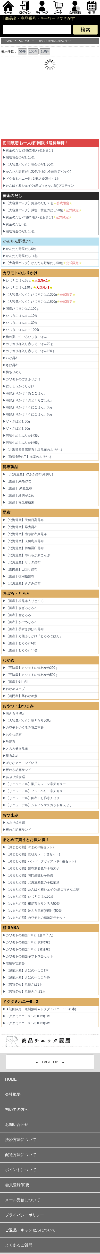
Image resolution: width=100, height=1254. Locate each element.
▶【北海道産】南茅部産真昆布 (25, 534)
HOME (8, 41)
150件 (45, 51)
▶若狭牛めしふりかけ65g (21, 442)
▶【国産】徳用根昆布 (18, 576)
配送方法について (20, 1155)
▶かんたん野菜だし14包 (20, 256)
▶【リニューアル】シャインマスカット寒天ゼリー (39, 805)
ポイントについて (20, 1170)
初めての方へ (16, 1109)
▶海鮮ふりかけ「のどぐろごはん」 (28, 400)
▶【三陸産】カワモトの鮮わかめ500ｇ (30, 675)
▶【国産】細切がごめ (18, 495)
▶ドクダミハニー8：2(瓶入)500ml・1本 (31, 178)
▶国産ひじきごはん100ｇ (21, 308)
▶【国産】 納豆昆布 (17, 488)
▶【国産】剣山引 (15, 682)
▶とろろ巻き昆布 (15, 749)
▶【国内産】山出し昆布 (20, 569)
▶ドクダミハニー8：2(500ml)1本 (26, 1016)
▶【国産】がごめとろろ (20, 622)
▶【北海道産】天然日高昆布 (23, 520)
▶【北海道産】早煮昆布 (20, 527)
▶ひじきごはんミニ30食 (20, 323)
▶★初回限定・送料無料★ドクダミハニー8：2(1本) (39, 1009)
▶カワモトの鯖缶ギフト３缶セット (28, 956)
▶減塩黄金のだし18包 (18, 157)
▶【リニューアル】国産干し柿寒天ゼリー (33, 798)
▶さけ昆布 (10, 365)
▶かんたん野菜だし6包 (19, 249)
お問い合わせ (16, 1124)
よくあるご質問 (18, 1245)
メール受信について (22, 1200)
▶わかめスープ (14, 689)
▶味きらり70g (13, 713)
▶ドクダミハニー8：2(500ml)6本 (26, 1023)
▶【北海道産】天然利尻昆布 (23, 541)
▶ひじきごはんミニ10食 (20, 316)
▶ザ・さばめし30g (16, 421)
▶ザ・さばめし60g (16, 428)
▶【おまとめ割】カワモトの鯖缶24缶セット (34, 917)
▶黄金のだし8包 (14, 224)
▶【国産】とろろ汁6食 (19, 643)
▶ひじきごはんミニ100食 (21, 330)
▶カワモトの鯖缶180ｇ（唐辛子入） (29, 935)
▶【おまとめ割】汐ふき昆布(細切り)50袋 (32, 910)
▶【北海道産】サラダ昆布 (22, 562)
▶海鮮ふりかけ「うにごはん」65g (27, 414)
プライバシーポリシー (24, 1215)
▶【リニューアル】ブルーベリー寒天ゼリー (34, 791)
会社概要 (13, 1094)
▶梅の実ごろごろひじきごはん (25, 337)
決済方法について (20, 1140)
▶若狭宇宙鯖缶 (14, 963)
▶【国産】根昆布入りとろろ (23, 601)
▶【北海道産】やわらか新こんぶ (26, 555)
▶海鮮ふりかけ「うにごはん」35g (27, 407)
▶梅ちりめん (12, 372)
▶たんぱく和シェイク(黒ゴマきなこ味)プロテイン (38, 185)
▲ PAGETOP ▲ (50, 1062)
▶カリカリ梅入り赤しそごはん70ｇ (28, 344)
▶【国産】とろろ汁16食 (20, 650)
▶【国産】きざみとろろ (20, 608)
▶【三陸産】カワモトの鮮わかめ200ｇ (30, 668)
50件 (22, 51)
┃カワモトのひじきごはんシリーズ (54, 41)
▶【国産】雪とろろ (17, 615)
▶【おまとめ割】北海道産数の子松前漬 (31, 882)
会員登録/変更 (17, 1185)
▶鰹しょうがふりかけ (18, 386)
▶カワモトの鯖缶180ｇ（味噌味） (27, 942)
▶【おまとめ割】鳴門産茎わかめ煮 (28, 875)
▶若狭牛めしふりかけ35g (21, 435)
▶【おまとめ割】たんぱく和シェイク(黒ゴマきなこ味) (41, 889)
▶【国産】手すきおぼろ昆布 (23, 629)
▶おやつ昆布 (12, 734)
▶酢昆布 (9, 741)
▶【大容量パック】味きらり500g (26, 720)
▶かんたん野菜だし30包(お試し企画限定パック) (37, 171)
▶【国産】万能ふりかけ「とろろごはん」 (33, 636)
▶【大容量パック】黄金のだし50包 (28, 164)
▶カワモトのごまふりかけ (22, 379)
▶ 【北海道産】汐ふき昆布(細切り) (28, 474)
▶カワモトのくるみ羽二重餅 (23, 727)
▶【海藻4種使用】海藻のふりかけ (27, 457)
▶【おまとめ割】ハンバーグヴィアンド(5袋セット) (39, 861)
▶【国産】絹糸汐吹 (17, 481)
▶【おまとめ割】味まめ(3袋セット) (28, 847)
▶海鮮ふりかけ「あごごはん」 (25, 393)
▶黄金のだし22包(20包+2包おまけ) (28, 150)
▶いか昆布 (10, 358)
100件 (33, 51)
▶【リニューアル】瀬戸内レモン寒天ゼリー (34, 784)
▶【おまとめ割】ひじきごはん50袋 (28, 896)
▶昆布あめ (10, 756)
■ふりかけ (24, 41)
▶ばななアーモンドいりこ (22, 763)
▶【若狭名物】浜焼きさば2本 (24, 991)
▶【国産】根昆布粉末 (18, 502)
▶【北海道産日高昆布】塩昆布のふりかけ (33, 449)
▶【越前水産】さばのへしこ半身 (26, 977)
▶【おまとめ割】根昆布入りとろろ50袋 (31, 903)
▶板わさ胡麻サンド (17, 770)
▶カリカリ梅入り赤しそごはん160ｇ (29, 351)
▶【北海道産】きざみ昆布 (22, 583)
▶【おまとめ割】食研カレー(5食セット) (31, 854)
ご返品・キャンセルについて (30, 1230)
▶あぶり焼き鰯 (14, 777)
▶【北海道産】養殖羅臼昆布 (23, 548)
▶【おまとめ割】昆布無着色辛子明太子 (31, 868)
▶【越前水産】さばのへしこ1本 (26, 970)
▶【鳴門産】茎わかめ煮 (20, 696)
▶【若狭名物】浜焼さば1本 (22, 984)
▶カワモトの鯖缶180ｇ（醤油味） (27, 949)
